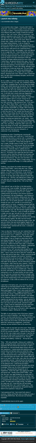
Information (5, 413)
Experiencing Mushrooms (24, 6)
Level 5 (8, 8)
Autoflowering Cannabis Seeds (26, 407)
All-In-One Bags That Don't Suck (10, 408)
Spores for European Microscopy (8, 407)
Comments (15, 413)
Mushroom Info (10, 6)
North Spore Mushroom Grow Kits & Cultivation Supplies (18, 405)
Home (2, 6)
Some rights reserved (27, 439)
